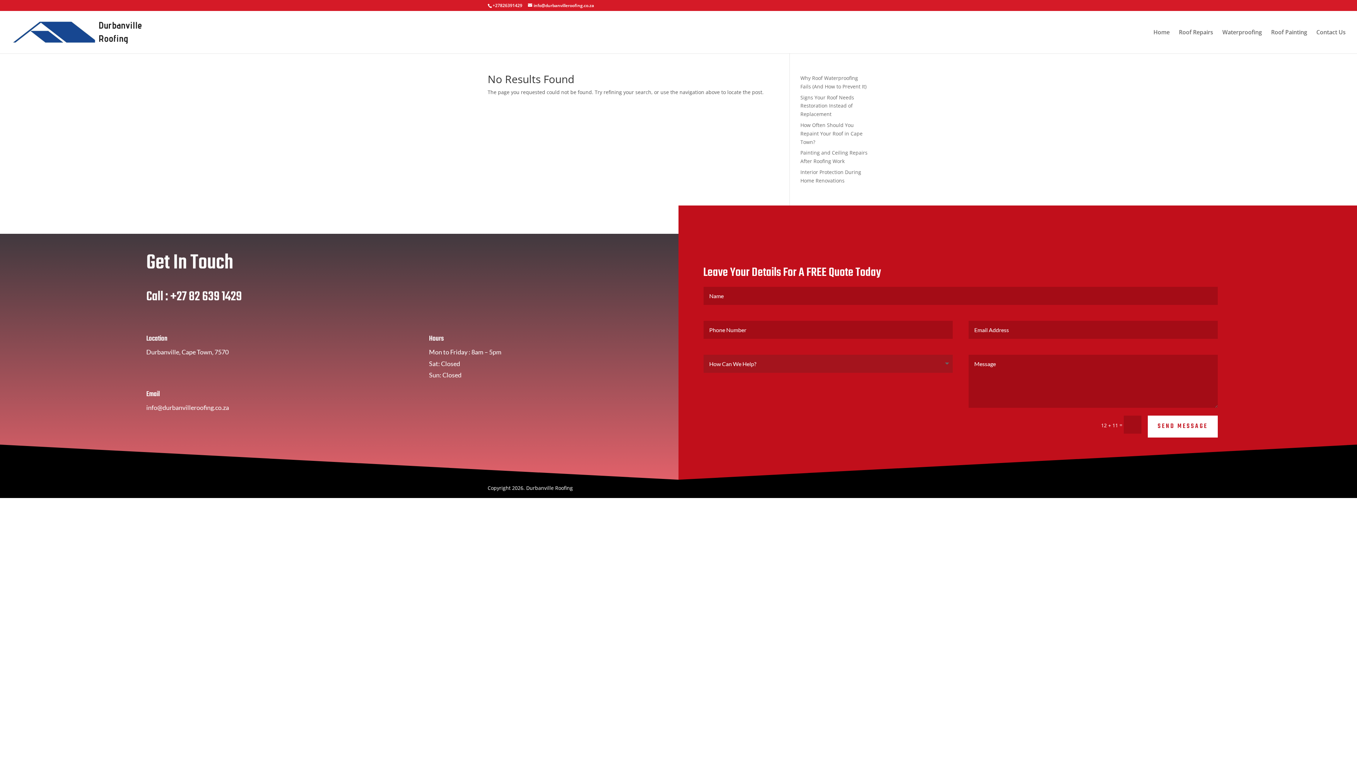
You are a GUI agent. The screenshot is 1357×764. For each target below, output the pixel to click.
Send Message (1183, 426)
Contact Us (1331, 33)
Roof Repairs (1196, 33)
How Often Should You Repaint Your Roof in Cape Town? (831, 133)
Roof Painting (1289, 33)
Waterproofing (1242, 33)
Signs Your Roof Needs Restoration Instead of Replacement (827, 106)
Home (1161, 33)
